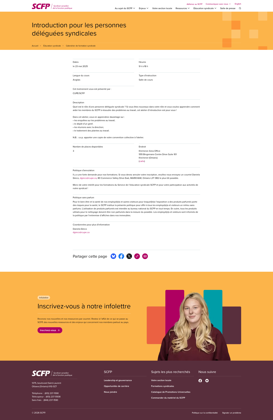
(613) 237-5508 (53, 396)
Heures (142, 61)
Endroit (142, 146)
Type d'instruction (147, 75)
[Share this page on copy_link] (137, 256)
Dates (75, 61)
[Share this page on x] (129, 256)
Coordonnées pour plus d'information (91, 224)
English (238, 4)
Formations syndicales (162, 386)
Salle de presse (227, 8)
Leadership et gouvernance (118, 380)
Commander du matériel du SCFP (168, 397)
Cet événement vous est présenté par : (92, 88)
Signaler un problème (231, 412)
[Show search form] (240, 8)
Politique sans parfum (83, 197)
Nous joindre (110, 392)
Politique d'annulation (83, 170)
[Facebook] (200, 380)
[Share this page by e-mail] (145, 256)
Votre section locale (162, 8)
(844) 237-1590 (51, 400)
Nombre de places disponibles (88, 146)
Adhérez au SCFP (194, 4)
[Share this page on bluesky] (113, 256)
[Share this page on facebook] (121, 256)
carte (141, 161)
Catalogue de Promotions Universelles (170, 392)
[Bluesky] (207, 380)
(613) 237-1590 (52, 393)
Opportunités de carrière (116, 386)
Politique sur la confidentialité (205, 412)
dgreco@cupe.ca (88, 178)
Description (78, 102)
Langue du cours (81, 75)
